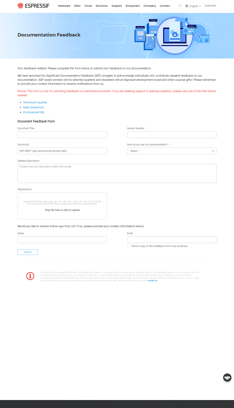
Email (130, 233)
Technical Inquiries (35, 102)
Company (150, 6)
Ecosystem (133, 6)
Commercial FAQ (33, 112)
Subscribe (210, 5)
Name (21, 233)
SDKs (77, 6)
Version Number (136, 128)
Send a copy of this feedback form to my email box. (159, 246)
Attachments (25, 189)
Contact (165, 6)
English (193, 6)
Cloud (88, 6)
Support (117, 6)
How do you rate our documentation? (148, 144)
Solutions (102, 6)
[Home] (33, 6)
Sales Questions (33, 107)
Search (179, 5)
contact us (152, 280)
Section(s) (23, 144)
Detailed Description (28, 160)
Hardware (64, 6)
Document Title (26, 128)
